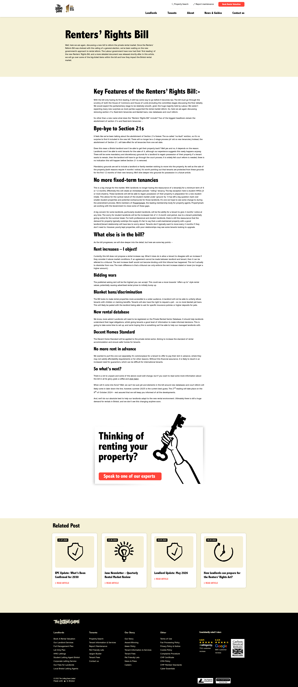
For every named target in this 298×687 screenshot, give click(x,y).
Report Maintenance (98, 646)
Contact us (238, 13)
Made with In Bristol (64, 681)
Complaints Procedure (170, 654)
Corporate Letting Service (65, 661)
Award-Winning (131, 643)
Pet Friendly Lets (96, 650)
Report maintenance (205, 4)
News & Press (131, 661)
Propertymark (139, 203)
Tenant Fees (94, 658)
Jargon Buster (95, 654)
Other (163, 633)
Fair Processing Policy (169, 643)
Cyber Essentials (167, 669)
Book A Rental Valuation (64, 639)
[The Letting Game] (68, 8)
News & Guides (213, 13)
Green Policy (130, 646)
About (190, 13)
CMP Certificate (167, 658)
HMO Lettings (60, 654)
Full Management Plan (63, 646)
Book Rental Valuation (231, 4)
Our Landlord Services (63, 643)
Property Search (181, 4)
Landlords (151, 13)
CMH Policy (165, 661)
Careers (128, 665)
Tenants (172, 13)
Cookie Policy (166, 650)
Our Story (130, 633)
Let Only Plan (59, 650)
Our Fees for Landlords (64, 665)
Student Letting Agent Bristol (67, 658)
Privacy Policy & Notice (170, 646)
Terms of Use (166, 639)
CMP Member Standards (171, 665)
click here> (134, 379)
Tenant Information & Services (102, 643)
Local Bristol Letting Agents (66, 669)
